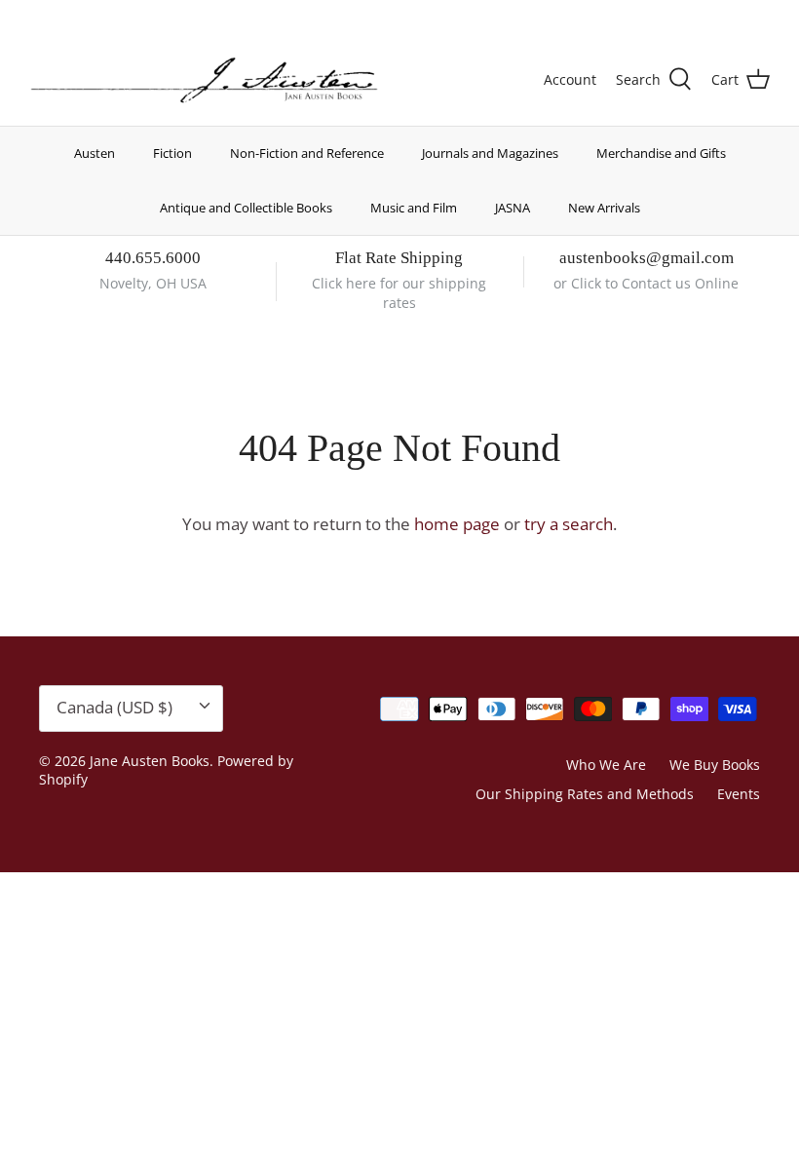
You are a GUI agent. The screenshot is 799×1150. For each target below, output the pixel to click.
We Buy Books (714, 764)
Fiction (172, 153)
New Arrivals (604, 207)
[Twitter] (36, 15)
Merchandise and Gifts (661, 153)
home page (457, 524)
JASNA (512, 207)
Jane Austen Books (149, 760)
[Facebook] (64, 15)
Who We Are (606, 764)
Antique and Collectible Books (246, 207)
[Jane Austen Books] (204, 81)
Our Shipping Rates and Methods (585, 794)
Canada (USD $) (698, 17)
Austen (94, 153)
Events (738, 794)
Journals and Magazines (490, 153)
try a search (568, 524)
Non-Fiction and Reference (307, 153)
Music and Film (413, 207)
